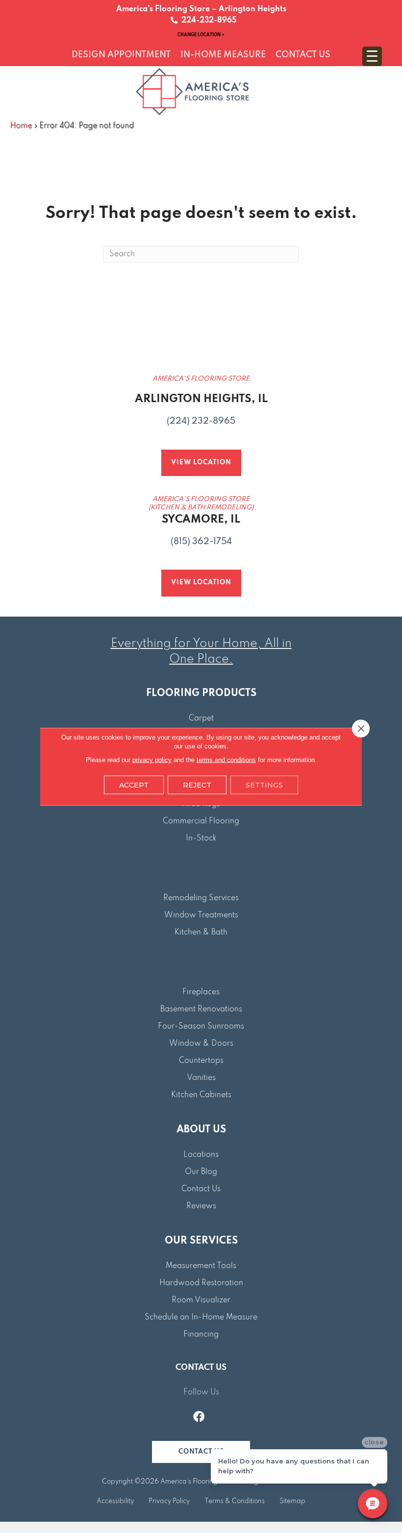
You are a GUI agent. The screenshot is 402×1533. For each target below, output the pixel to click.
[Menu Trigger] (372, 56)
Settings (264, 785)
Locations (201, 1155)
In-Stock (201, 838)
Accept (134, 785)
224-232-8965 (207, 20)
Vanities (201, 1078)
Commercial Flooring (201, 821)
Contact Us (201, 1189)
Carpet (201, 718)
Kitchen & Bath (201, 932)
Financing (201, 1335)
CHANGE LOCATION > (201, 34)
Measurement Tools (201, 1266)
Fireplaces (201, 992)
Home (21, 126)
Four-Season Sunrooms (201, 1026)
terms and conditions (226, 760)
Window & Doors (201, 1044)
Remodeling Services (201, 898)
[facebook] (198, 1418)
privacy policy (152, 760)
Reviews (201, 1206)
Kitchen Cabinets (201, 1095)
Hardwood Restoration (201, 1283)
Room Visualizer (201, 1300)
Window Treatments (201, 915)
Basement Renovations (201, 1009)
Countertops (201, 1061)
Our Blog (201, 1172)
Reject (197, 785)
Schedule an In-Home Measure (201, 1317)
